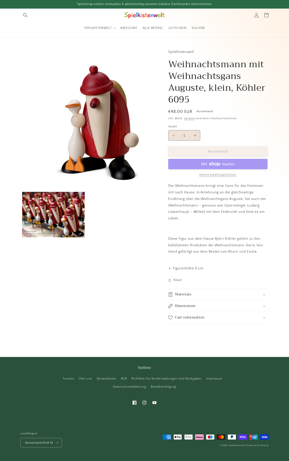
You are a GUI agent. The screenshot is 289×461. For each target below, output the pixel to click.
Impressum (214, 378)
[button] (25, 15)
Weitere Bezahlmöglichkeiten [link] (218, 174)
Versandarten (106, 378)
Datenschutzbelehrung (129, 387)
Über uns (85, 378)
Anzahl (172, 126)
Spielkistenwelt (237, 445)
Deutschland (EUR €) (39, 442)
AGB (124, 378)
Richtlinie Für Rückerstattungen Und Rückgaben (166, 378)
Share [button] (177, 280)
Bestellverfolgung (163, 387)
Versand (189, 118)
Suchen (68, 378)
